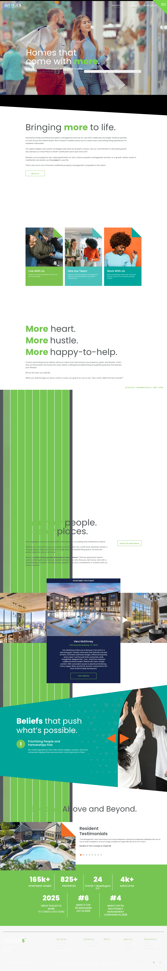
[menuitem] (74, 963)
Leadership (128, 946)
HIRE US (134, 5)
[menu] (163, 4)
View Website (83, 676)
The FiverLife (148, 946)
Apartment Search (91, 943)
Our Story (128, 943)
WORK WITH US (150, 5)
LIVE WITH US (117, 5)
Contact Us (129, 949)
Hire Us (106, 943)
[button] (111, 738)
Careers (147, 943)
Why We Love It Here (152, 949)
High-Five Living (90, 946)
